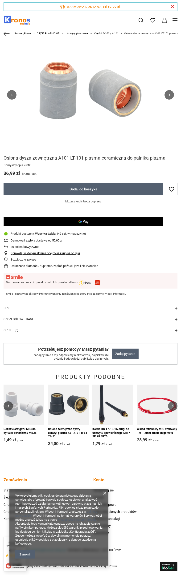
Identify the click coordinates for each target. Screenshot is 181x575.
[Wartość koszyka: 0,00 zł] (164, 20)
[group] (90, 95)
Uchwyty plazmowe (77, 33)
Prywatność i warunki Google (77, 519)
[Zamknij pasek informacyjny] (172, 6)
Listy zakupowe (104, 505)
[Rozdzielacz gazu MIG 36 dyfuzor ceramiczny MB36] (24, 405)
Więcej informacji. (115, 293)
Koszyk (98, 497)
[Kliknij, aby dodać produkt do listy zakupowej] (171, 189)
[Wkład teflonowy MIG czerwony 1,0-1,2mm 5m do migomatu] (157, 405)
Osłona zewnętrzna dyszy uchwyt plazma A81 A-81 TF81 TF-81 (67, 432)
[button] (11, 95)
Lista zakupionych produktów (115, 512)
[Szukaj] (141, 20)
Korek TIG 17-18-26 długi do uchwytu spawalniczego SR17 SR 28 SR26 (111, 432)
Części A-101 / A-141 (106, 33)
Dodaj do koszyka (83, 189)
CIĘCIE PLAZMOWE (48, 33)
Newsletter (101, 533)
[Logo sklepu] (17, 20)
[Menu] (175, 20)
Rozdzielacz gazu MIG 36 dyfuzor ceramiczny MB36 (20, 430)
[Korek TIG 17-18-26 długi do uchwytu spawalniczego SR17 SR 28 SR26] (112, 405)
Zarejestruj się (103, 490)
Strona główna (22, 33)
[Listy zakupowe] (153, 20)
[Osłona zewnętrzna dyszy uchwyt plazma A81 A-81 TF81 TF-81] (68, 405)
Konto (98, 479)
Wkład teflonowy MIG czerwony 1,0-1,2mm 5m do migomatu (157, 430)
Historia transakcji (106, 519)
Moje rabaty (102, 526)
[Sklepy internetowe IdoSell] (168, 566)
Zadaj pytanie (125, 354)
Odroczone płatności (24, 266)
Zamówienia (15, 479)
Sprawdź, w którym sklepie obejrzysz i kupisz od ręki (45, 253)
